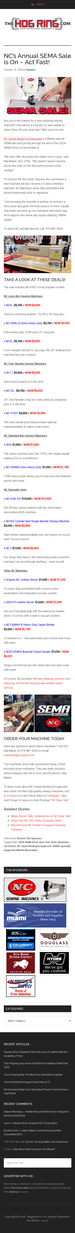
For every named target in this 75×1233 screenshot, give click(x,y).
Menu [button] (40, 4)
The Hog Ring (37, 24)
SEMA (56, 846)
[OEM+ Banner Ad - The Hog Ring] (20, 949)
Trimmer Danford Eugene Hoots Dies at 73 (27, 1082)
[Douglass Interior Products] (54, 949)
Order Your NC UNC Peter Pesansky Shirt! (36, 820)
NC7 (8, 548)
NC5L (9, 341)
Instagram (53, 795)
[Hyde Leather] (54, 972)
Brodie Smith (11, 1130)
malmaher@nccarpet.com (19, 755)
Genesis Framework (58, 1216)
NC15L (10, 390)
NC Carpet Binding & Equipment (23, 138)
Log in (44, 1220)
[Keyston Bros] (20, 972)
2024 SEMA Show (28, 842)
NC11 (9, 372)
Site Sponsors (34, 838)
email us (13, 1191)
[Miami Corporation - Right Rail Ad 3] (35, 926)
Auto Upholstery (60, 842)
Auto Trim (44, 842)
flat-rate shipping (43, 678)
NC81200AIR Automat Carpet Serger (28, 651)
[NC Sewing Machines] (35, 901)
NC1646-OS (13, 498)
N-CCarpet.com (13, 795)
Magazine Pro (35, 1216)
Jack (6, 1123)
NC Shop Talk (60, 800)
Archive (21, 838)
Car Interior (10, 846)
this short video (20, 1187)
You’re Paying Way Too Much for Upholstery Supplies (33, 1074)
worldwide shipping (28, 683)
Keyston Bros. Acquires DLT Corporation (35, 1123)
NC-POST (12, 413)
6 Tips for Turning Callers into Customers (45, 1141)
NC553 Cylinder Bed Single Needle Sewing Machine (37, 521)
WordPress (33, 1220)
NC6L (9, 305)
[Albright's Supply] (20, 996)
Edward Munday (13, 1111)
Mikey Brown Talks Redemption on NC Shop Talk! (41, 816)
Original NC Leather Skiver (22, 579)
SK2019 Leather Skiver (20, 602)
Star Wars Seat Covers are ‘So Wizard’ (34, 1149)
